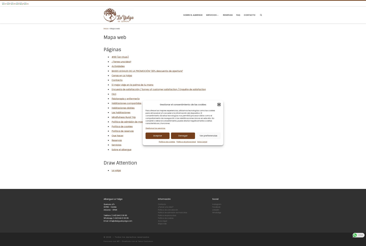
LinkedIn (215, 210)
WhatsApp (216, 212)
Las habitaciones (121, 112)
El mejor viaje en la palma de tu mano (132, 84)
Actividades (118, 66)
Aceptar (157, 135)
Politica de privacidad (186, 141)
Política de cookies (167, 141)
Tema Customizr (145, 241)
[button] (219, 104)
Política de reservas (123, 131)
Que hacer (117, 135)
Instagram (216, 204)
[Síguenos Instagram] (254, 3)
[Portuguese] (22, 3)
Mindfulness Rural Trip (124, 117)
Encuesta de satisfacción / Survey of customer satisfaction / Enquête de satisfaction (159, 89)
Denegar (183, 135)
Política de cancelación (168, 210)
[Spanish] (26, 3)
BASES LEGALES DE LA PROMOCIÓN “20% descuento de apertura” (147, 71)
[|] (119, 15)
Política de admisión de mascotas (130, 121)
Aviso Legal (202, 141)
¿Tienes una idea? (121, 61)
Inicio (106, 28)
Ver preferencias (208, 135)
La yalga (116, 170)
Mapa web (162, 224)
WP (118, 241)
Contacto (117, 80)
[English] (4, 3)
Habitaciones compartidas (126, 103)
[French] (9, 3)
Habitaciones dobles (123, 108)
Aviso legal (162, 221)
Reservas (117, 140)
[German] (13, 3)
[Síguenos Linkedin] (258, 3)
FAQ (114, 94)
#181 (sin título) (120, 57)
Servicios (116, 145)
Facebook (216, 207)
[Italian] (18, 3)
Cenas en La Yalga (122, 75)
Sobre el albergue (121, 149)
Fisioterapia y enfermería (126, 98)
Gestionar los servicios (155, 128)
